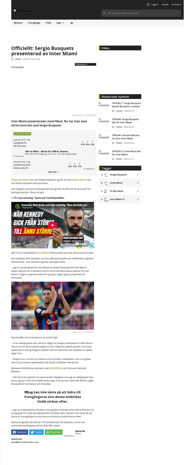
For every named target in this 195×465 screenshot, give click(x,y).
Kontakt (165, 4)
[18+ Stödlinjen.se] (88, 165)
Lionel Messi (56, 368)
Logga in (155, 4)
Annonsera (176, 4)
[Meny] (71, 23)
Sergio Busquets (20, 179)
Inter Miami (42, 252)
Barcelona (80, 179)
